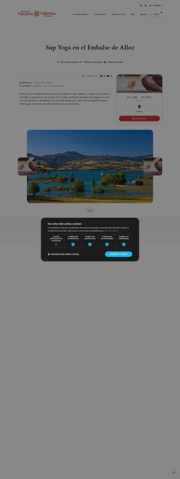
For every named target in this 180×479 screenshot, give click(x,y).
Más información (111, 231)
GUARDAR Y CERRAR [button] (119, 254)
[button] (63, 254)
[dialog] (90, 239)
